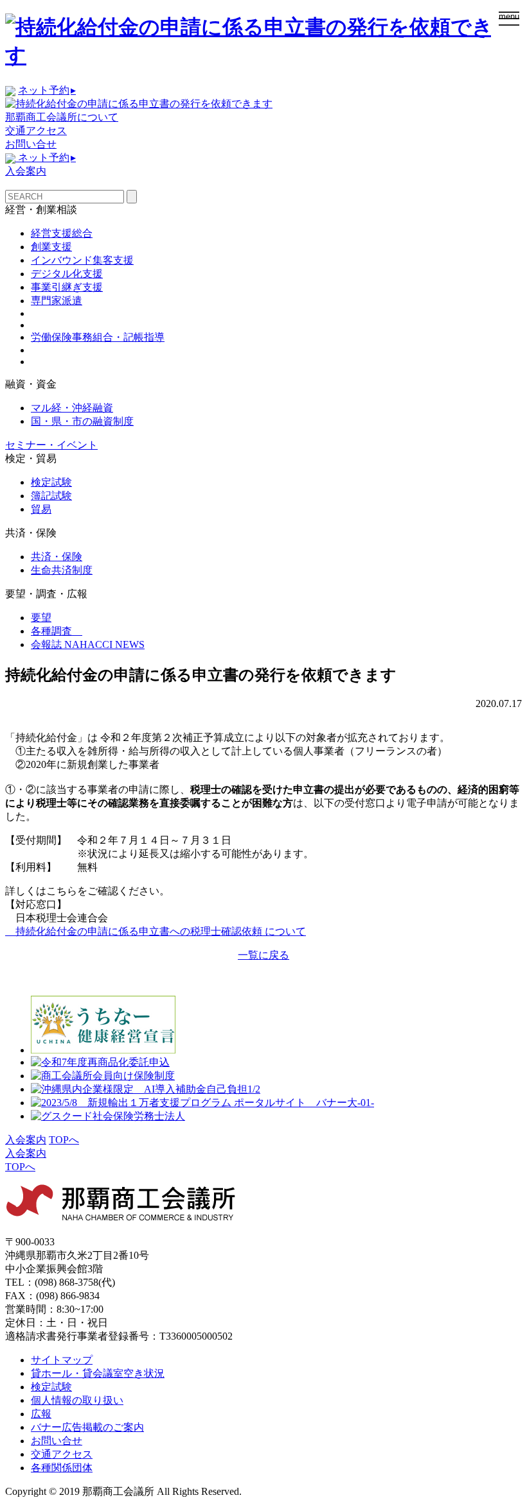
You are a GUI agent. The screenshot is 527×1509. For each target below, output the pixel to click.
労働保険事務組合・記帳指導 (98, 337)
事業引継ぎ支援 (67, 287)
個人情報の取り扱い (77, 1400)
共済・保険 (56, 556)
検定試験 (51, 482)
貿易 (41, 509)
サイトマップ (62, 1359)
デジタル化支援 (67, 273)
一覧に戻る (263, 955)
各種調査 (56, 631)
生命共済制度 (62, 570)
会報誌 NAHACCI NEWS (88, 644)
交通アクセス (36, 130)
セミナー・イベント (51, 444)
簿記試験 (51, 495)
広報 (41, 1413)
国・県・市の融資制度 (82, 421)
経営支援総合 (62, 233)
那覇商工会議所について (61, 117)
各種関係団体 (62, 1467)
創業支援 (51, 246)
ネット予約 (47, 90)
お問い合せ (31, 144)
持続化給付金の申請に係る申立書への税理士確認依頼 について (155, 931)
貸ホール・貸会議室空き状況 (98, 1373)
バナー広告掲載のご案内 (87, 1427)
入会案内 (25, 171)
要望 (41, 617)
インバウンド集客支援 (82, 260)
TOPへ (64, 1139)
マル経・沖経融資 (72, 407)
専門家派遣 (56, 300)
